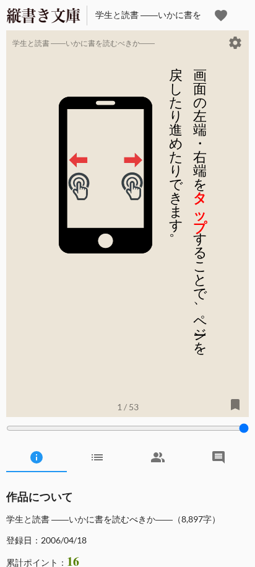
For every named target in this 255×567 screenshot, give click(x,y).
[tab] (36, 457)
